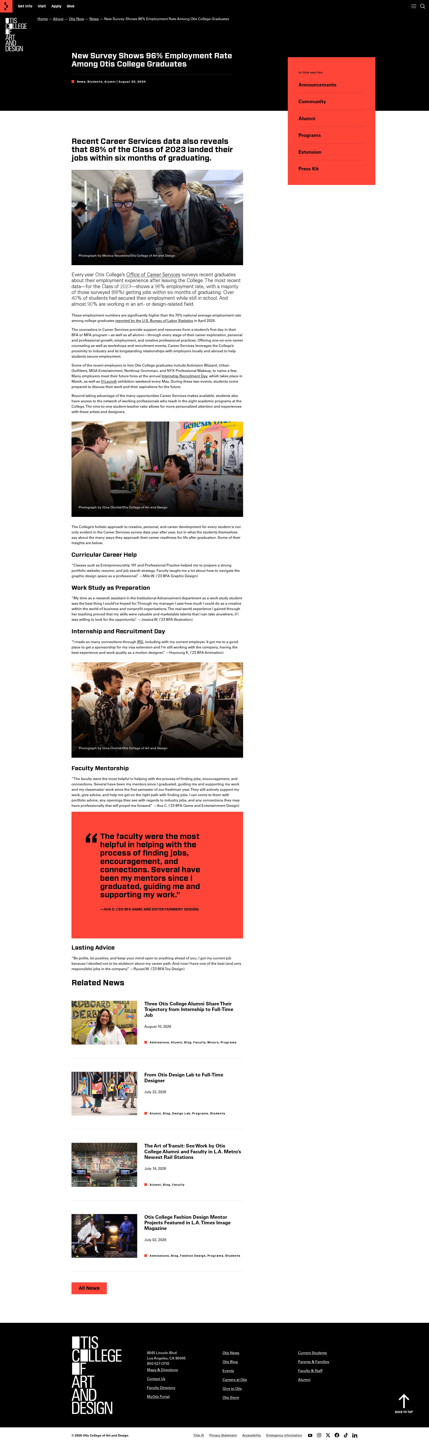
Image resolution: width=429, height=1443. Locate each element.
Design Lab (181, 1113)
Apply (56, 6)
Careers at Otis (235, 1379)
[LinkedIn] (355, 1435)
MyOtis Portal (158, 1396)
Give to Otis (232, 1388)
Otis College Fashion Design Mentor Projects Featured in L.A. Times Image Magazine (187, 1222)
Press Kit (309, 168)
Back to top (404, 1412)
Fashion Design (193, 1255)
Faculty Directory (161, 1387)
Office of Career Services (153, 275)
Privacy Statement (223, 1435)
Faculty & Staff (310, 1370)
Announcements (317, 84)
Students (217, 1113)
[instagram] (319, 1435)
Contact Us (156, 1378)
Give (70, 6)
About (58, 18)
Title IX (198, 1435)
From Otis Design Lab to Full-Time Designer (183, 1077)
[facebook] (337, 1435)
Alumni (307, 118)
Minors (213, 1042)
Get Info (25, 6)
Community (312, 101)
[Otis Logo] (16, 35)
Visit (42, 6)
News (94, 18)
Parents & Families (313, 1361)
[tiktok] (346, 1435)
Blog (187, 1042)
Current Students (312, 1352)
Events (228, 1370)
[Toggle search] (422, 6)
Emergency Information (284, 1435)
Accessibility (251, 1435)
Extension (310, 152)
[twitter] (328, 1435)
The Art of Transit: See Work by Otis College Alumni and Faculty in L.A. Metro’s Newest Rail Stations (192, 1151)
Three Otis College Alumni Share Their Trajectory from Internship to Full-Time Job (188, 1009)
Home (43, 18)
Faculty (199, 1042)
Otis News (231, 1352)
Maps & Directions (162, 1369)
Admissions (159, 1042)
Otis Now (76, 18)
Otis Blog (230, 1361)
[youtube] (310, 1435)
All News (89, 1288)
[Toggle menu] (413, 6)
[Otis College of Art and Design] (6, 6)
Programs (310, 135)
